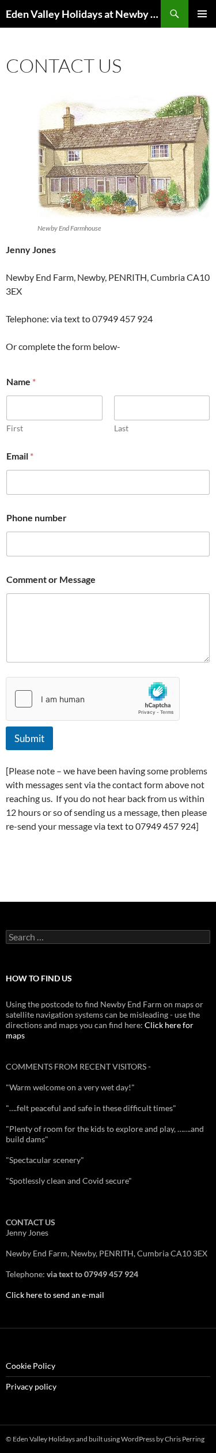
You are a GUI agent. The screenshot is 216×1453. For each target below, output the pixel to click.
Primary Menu (202, 14)
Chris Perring (184, 1439)
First (14, 428)
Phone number (36, 517)
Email (19, 455)
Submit (29, 738)
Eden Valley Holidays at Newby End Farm (83, 13)
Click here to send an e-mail (55, 1295)
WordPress (138, 1439)
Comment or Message (51, 579)
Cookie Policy (30, 1366)
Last (121, 428)
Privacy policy (31, 1386)
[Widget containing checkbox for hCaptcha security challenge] (93, 699)
